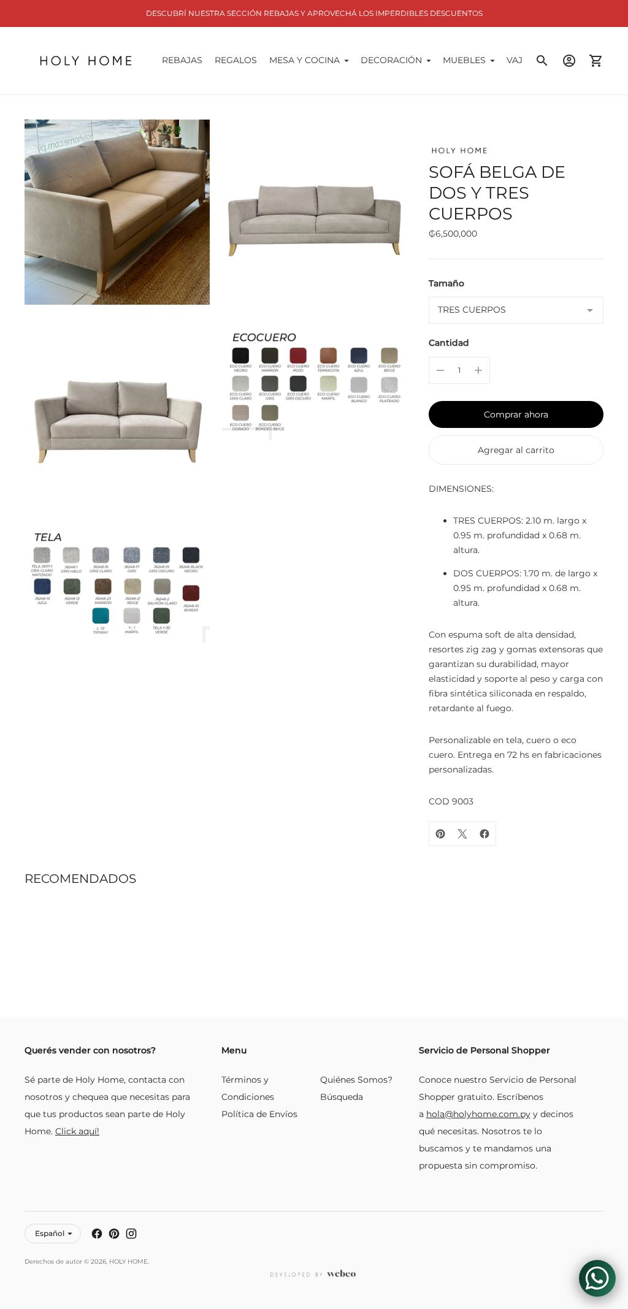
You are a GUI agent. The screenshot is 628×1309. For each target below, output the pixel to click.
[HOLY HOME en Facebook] (97, 1233)
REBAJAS (182, 60)
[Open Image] (117, 212)
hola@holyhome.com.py (478, 1114)
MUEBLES (464, 60)
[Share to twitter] (462, 834)
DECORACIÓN (391, 60)
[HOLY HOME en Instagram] (131, 1233)
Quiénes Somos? (356, 1079)
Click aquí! (77, 1131)
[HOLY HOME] (86, 60)
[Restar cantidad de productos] (440, 370)
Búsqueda (341, 1096)
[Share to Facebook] (484, 834)
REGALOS (236, 60)
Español (49, 1233)
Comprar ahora (516, 414)
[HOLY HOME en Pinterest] (114, 1233)
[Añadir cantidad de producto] (478, 370)
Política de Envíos (259, 1114)
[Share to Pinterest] (440, 834)
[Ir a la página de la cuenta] (569, 60)
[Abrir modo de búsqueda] (542, 60)
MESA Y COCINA (304, 60)
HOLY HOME (128, 1261)
